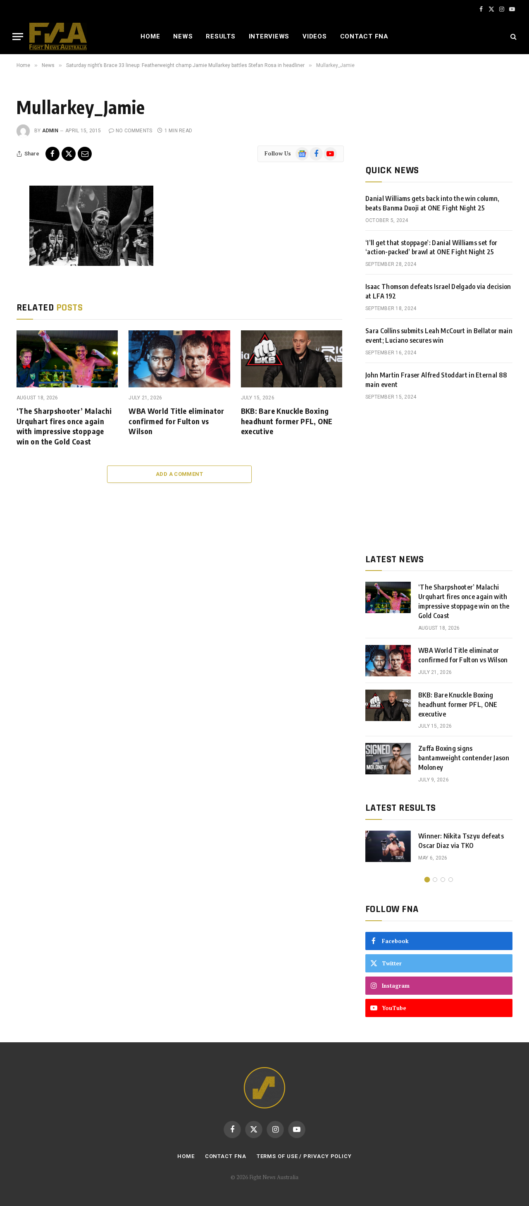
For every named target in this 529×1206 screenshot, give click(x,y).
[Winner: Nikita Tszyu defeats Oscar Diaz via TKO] (388, 846)
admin (50, 131)
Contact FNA (364, 36)
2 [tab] (435, 879)
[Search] (513, 36)
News (183, 36)
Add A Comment (179, 474)
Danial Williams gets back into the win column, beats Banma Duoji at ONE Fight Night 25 (432, 203)
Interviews (269, 36)
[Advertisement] (438, 477)
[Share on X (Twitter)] (69, 154)
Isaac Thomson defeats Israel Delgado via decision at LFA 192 (438, 291)
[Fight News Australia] (58, 36)
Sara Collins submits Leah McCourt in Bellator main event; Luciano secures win (438, 335)
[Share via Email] (85, 154)
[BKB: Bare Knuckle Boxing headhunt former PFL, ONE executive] (291, 358)
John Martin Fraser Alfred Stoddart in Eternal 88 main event (436, 380)
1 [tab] (427, 879)
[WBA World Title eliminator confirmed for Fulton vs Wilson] (179, 358)
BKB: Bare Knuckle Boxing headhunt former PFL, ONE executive (287, 421)
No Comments (134, 131)
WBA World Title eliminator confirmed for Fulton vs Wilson (176, 421)
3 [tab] (443, 879)
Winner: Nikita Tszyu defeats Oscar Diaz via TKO (461, 841)
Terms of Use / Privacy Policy (304, 1156)
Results (220, 36)
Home (150, 36)
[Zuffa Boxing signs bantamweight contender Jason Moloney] (388, 758)
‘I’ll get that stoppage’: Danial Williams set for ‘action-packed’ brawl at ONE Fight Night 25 (431, 247)
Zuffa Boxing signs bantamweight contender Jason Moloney (463, 757)
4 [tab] (451, 879)
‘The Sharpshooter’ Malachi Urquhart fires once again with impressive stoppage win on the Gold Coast (64, 426)
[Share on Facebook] (52, 154)
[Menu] (17, 36)
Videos (315, 36)
